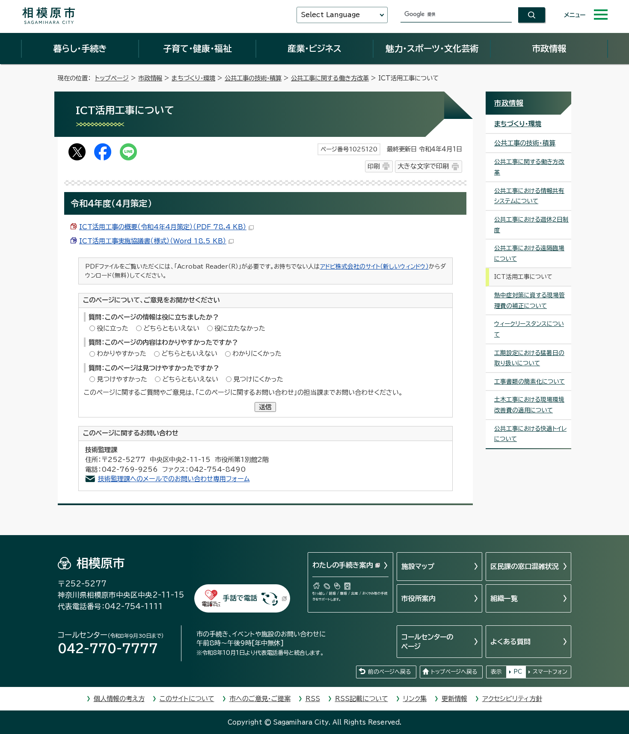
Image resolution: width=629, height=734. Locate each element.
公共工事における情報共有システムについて (529, 196)
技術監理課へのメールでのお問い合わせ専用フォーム (174, 479)
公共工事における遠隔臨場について (529, 253)
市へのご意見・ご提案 (260, 699)
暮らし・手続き (80, 48)
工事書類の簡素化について (529, 382)
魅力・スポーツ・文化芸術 (432, 48)
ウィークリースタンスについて (529, 329)
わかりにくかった (257, 353)
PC (517, 672)
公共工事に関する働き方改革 (330, 78)
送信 (265, 407)
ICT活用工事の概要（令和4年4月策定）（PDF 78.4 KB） (162, 227)
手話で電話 (240, 598)
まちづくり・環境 (193, 78)
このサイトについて (187, 699)
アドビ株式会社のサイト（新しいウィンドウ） (374, 266)
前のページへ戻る (389, 672)
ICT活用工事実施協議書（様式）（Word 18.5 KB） (152, 241)
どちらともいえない (171, 328)
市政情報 (549, 48)
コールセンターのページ (427, 641)
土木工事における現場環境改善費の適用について (529, 405)
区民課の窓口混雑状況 (524, 566)
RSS (313, 699)
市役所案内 (418, 598)
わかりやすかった (121, 353)
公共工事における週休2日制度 (531, 224)
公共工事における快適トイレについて (530, 434)
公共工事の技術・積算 (253, 78)
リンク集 (415, 699)
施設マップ (417, 566)
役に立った (112, 328)
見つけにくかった (258, 379)
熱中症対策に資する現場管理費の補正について (529, 300)
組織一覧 (504, 598)
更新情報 (454, 699)
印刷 (374, 166)
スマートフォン (550, 672)
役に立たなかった (239, 328)
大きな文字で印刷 (423, 166)
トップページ (112, 78)
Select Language (330, 15)
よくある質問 (510, 641)
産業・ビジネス (314, 48)
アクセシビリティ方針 (512, 699)
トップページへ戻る (454, 672)
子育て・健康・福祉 (197, 48)
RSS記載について (361, 699)
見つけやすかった (122, 379)
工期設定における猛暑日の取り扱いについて (529, 358)
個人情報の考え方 (119, 699)
